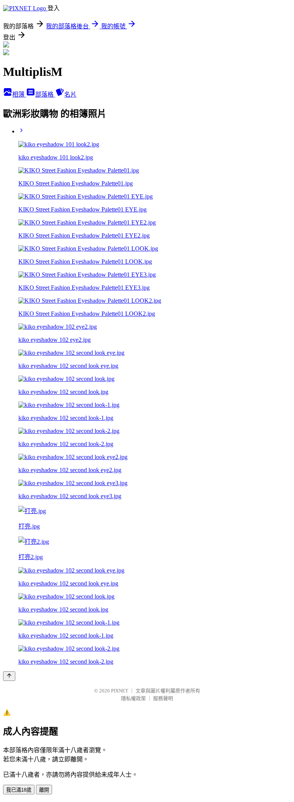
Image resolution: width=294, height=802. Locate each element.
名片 (70, 94)
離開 (44, 790)
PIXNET (119, 691)
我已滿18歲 (18, 790)
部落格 (45, 94)
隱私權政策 (133, 698)
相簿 (19, 94)
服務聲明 (163, 698)
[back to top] (9, 676)
